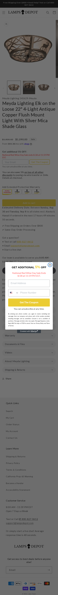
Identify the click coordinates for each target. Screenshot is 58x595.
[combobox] (13, 292)
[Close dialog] (50, 265)
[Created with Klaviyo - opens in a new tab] (29, 331)
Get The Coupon (29, 302)
